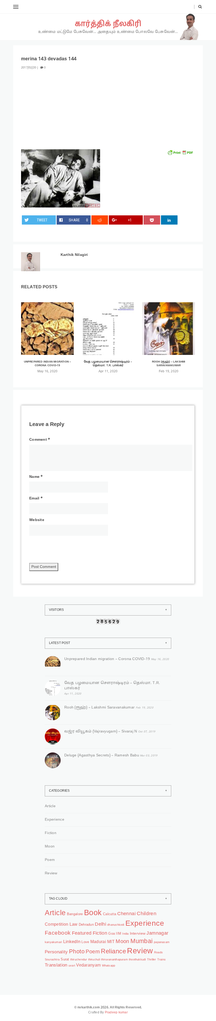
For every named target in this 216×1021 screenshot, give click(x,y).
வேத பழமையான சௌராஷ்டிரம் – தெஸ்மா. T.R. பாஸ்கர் (108, 363)
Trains (161, 959)
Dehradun (86, 925)
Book (93, 913)
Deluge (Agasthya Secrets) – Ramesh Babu (101, 755)
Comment (39, 440)
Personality (56, 952)
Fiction (50, 833)
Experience (54, 819)
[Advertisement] (108, 112)
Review (51, 873)
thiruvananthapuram (114, 959)
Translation (56, 965)
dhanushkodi (115, 925)
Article (50, 806)
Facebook (58, 933)
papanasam (161, 942)
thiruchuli (94, 959)
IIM (118, 934)
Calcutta (109, 914)
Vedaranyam (88, 965)
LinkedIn (72, 942)
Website (36, 520)
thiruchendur (78, 959)
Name (36, 477)
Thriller (151, 959)
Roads (158, 952)
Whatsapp (108, 966)
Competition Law (61, 924)
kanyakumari (53, 942)
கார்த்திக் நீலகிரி (108, 24)
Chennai (126, 914)
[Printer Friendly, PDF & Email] (180, 152)
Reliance (113, 952)
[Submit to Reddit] (99, 220)
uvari (71, 966)
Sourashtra (52, 959)
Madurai (98, 942)
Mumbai (141, 941)
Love (85, 942)
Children (146, 914)
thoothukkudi (137, 959)
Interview (138, 933)
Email (36, 498)
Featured (82, 933)
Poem (50, 860)
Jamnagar (157, 933)
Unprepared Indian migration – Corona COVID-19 (47, 363)
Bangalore (75, 914)
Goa (111, 934)
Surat (65, 960)
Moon (50, 846)
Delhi (100, 924)
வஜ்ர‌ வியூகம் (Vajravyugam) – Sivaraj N (100, 731)
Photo (77, 951)
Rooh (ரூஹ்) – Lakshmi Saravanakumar (168, 363)
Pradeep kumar (116, 1012)
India (125, 934)
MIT (111, 942)
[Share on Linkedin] (169, 220)
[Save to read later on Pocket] (152, 220)
